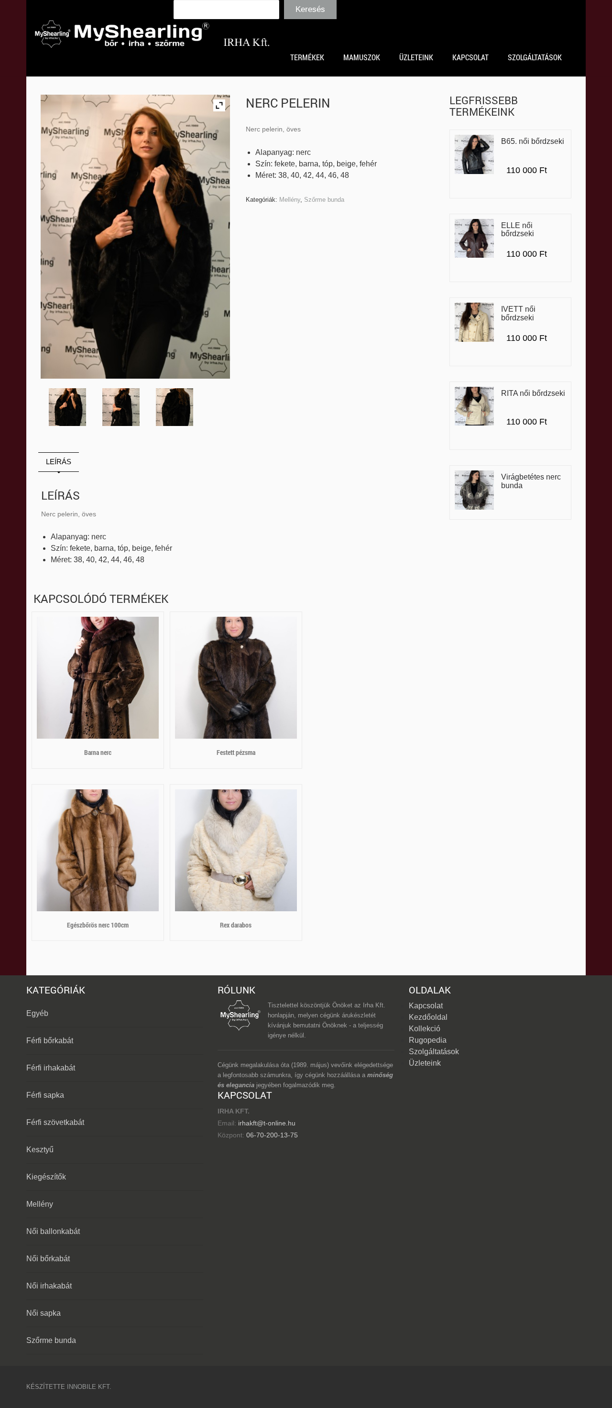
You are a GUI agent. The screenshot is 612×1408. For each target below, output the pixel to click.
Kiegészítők (46, 1177)
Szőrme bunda (324, 199)
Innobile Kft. (89, 1386)
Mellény (289, 199)
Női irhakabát (49, 1286)
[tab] (58, 462)
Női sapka (43, 1313)
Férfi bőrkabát (49, 1041)
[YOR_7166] (68, 407)
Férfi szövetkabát (55, 1122)
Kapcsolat (426, 1006)
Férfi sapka (45, 1095)
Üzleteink (425, 1063)
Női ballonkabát (53, 1231)
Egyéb (37, 1013)
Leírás (58, 462)
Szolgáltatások (434, 1052)
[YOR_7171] (175, 407)
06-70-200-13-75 (271, 1135)
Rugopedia (428, 1040)
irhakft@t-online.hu (266, 1123)
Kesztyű (40, 1150)
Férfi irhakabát (50, 1068)
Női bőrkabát (48, 1259)
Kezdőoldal (428, 1017)
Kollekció (424, 1029)
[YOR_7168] (121, 407)
